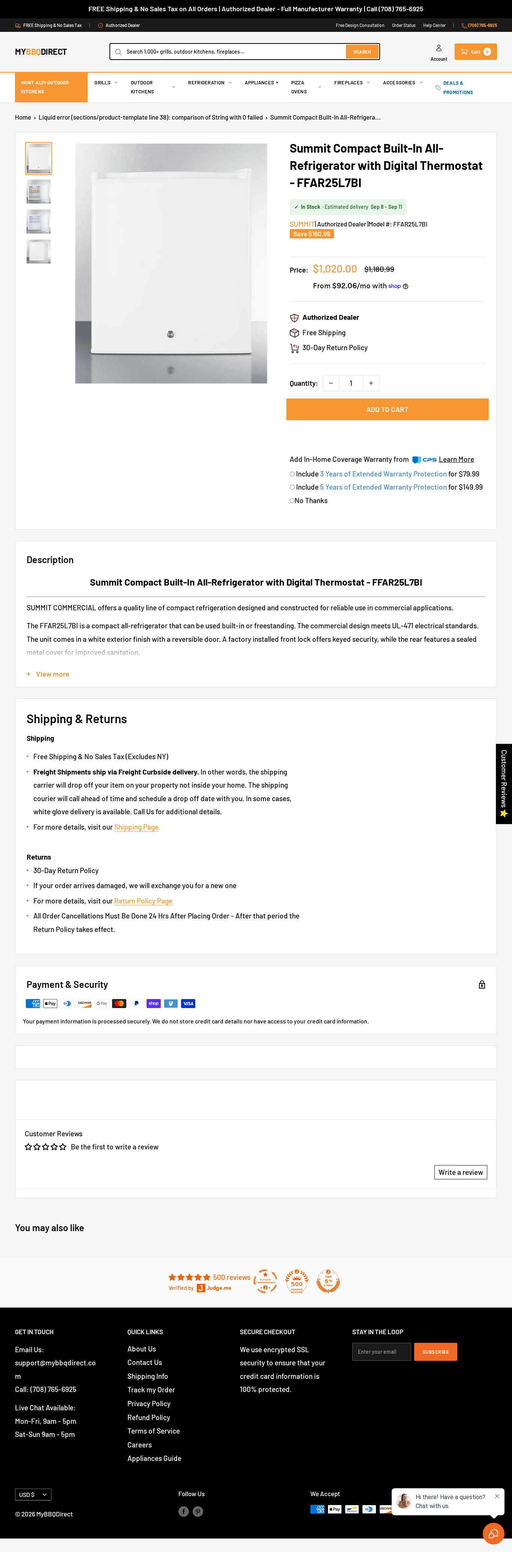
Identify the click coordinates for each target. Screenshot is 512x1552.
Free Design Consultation (360, 25)
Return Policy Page (143, 900)
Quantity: (304, 383)
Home (23, 117)
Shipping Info (147, 1376)
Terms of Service (153, 1430)
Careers (139, 1444)
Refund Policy (148, 1417)
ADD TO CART (387, 409)
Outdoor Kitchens (142, 86)
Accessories (399, 82)
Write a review (461, 1172)
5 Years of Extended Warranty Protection (384, 486)
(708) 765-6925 (482, 25)
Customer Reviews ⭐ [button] (504, 784)
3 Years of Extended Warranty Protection (384, 473)
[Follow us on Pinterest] (198, 1511)
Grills (102, 82)
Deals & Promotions (458, 87)
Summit (302, 224)
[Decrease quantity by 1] (331, 383)
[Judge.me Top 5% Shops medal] (328, 1281)
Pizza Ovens (299, 86)
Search (362, 51)
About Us (141, 1348)
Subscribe (435, 1352)
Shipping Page (136, 826)
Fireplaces (348, 82)
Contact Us (144, 1362)
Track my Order (151, 1389)
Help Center (434, 25)
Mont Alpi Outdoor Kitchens (45, 86)
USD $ (26, 1494)
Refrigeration (206, 82)
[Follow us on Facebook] (183, 1511)
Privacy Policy (149, 1403)
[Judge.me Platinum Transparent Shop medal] (265, 1281)
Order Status (404, 25)
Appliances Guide (154, 1458)
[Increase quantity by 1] (371, 383)
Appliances (261, 82)
